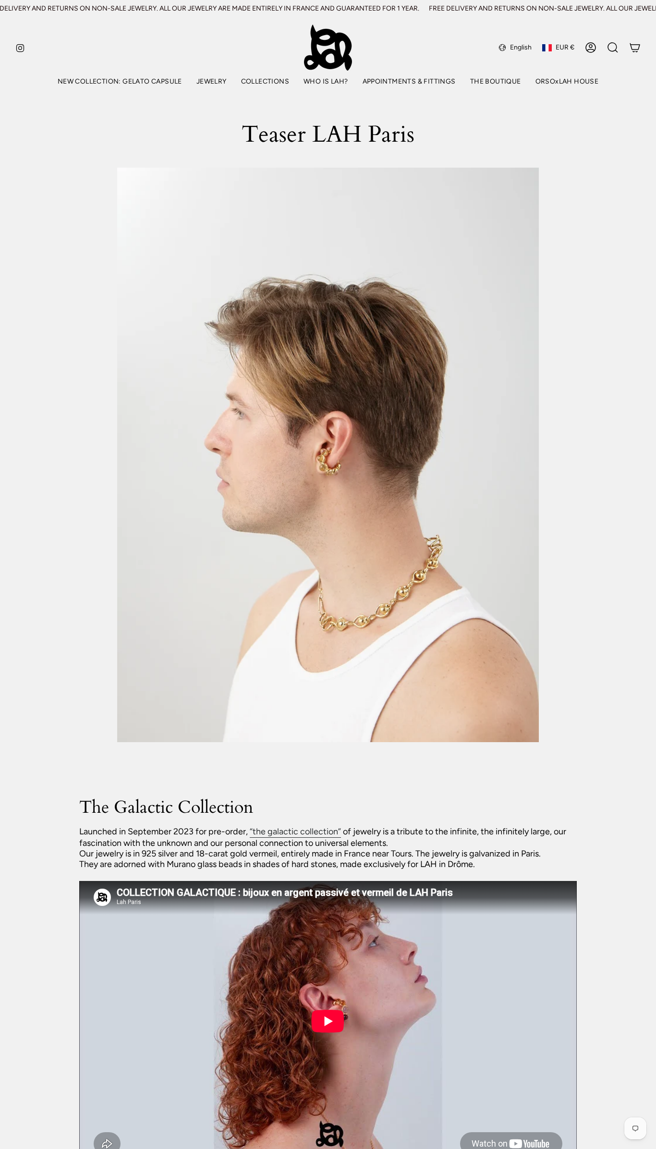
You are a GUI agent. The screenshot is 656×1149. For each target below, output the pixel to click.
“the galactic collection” (295, 831)
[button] (211, 82)
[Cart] (635, 47)
